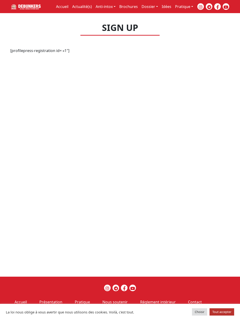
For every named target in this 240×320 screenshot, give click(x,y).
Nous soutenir (115, 302)
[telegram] (209, 6)
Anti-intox (104, 6)
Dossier (148, 6)
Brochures (128, 6)
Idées (166, 6)
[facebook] (217, 6)
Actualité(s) (82, 6)
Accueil (62, 6)
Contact (195, 302)
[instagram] (200, 6)
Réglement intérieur (158, 302)
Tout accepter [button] (221, 312)
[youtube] (226, 6)
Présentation (50, 302)
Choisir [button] (199, 312)
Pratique (182, 6)
